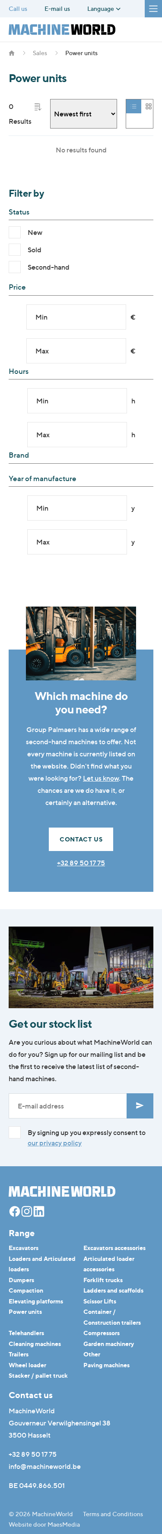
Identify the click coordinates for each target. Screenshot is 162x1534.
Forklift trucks (103, 1279)
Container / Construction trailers (112, 1317)
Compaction (26, 1290)
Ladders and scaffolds (113, 1290)
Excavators (23, 1247)
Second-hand (49, 267)
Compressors (101, 1332)
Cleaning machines (35, 1343)
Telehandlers (26, 1332)
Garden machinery (108, 1343)
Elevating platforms (36, 1301)
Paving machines (106, 1365)
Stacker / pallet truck (38, 1375)
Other (91, 1354)
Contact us (81, 839)
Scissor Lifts (99, 1301)
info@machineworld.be (45, 1466)
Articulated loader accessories (108, 1264)
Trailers (19, 1354)
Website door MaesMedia (44, 1524)
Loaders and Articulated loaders (42, 1264)
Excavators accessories (114, 1247)
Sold (34, 249)
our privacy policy (55, 1142)
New (35, 232)
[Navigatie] (153, 8)
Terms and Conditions (113, 1514)
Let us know (101, 778)
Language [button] (101, 8)
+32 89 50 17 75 (81, 862)
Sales (40, 52)
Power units (25, 1311)
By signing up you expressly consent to (87, 1137)
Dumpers (21, 1279)
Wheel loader (27, 1365)
